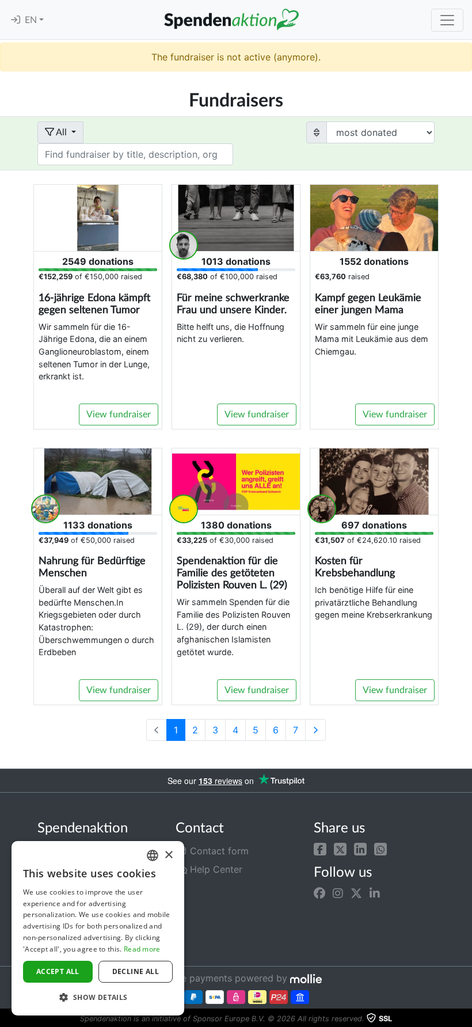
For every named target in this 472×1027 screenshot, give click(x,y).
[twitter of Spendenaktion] (356, 893)
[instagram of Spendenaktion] (338, 893)
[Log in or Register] (15, 20)
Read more (142, 949)
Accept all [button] (57, 971)
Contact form (218, 851)
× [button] (168, 855)
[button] (320, 848)
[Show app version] (464, 1019)
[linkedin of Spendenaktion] (375, 893)
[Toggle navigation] (447, 20)
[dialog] (98, 928)
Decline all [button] (135, 971)
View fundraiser (118, 414)
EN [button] (32, 20)
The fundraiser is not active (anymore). (236, 57)
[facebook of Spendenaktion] (319, 893)
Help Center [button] (214, 869)
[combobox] (152, 855)
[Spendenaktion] (231, 20)
